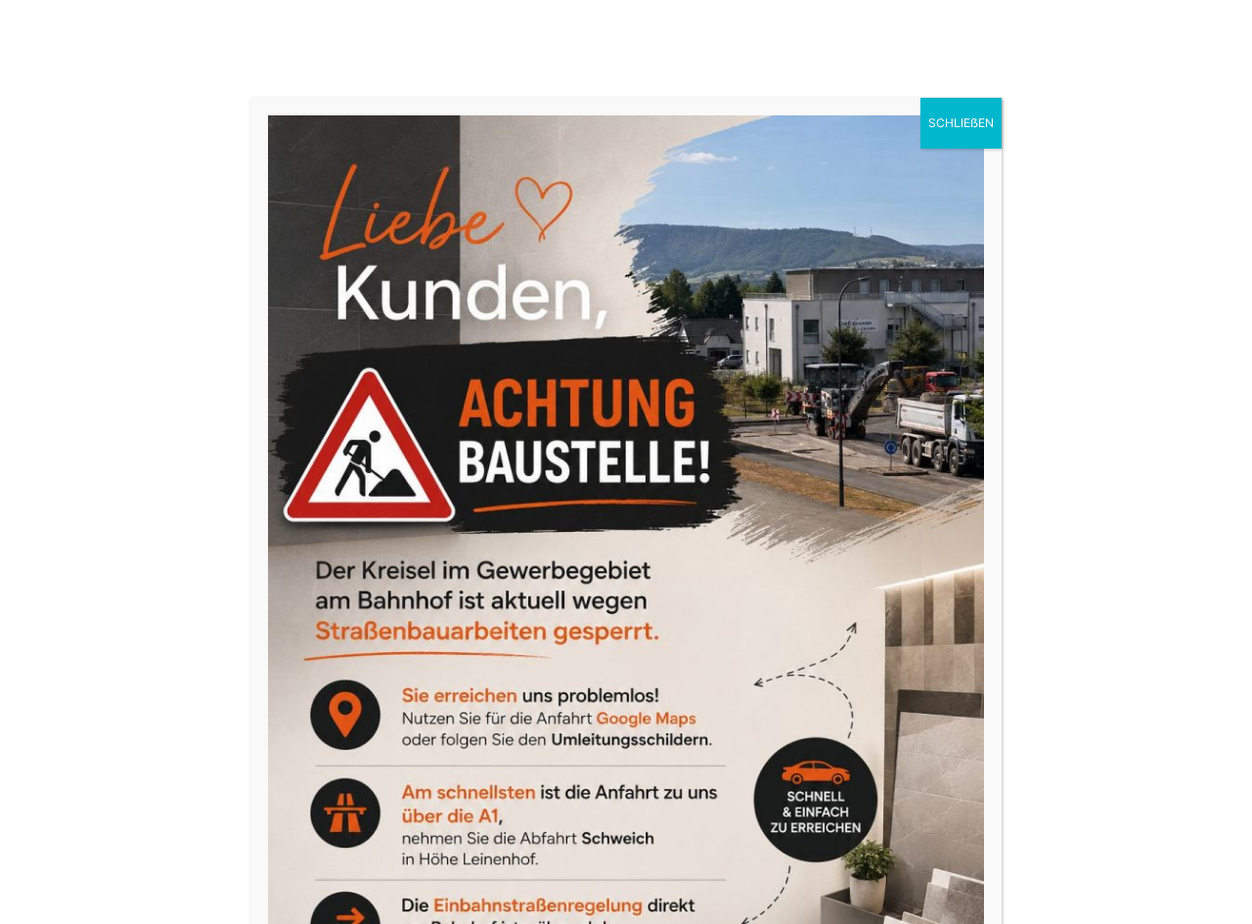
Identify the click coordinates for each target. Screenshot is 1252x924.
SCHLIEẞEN (961, 122)
